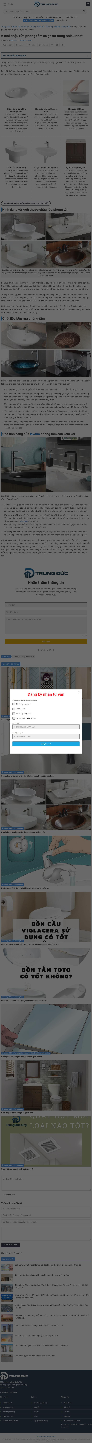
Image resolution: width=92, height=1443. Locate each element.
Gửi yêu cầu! (46, 744)
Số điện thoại (17, 733)
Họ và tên (16, 723)
